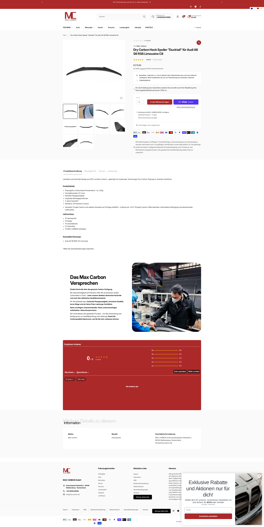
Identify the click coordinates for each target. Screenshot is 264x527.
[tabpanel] (132, 393)
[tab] (82, 372)
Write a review (193, 371)
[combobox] (122, 16)
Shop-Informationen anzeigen (147, 117)
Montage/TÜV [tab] (90, 171)
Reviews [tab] (70, 372)
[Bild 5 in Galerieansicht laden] (70, 127)
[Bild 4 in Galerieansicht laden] (118, 111)
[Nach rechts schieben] (222, 2)
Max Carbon (139, 46)
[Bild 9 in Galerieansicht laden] (70, 142)
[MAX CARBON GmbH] (67, 474)
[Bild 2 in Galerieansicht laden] (86, 111)
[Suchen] (144, 17)
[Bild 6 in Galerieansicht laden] (86, 127)
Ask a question (180, 371)
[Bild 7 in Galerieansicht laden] (102, 127)
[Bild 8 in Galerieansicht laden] (118, 127)
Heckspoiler (116, 438)
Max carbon (72, 438)
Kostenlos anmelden (208, 516)
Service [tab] (102, 171)
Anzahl (138, 97)
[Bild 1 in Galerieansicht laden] (70, 111)
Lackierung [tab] (112, 171)
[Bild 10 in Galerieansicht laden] (86, 142)
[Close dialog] (259, 476)
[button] (67, 27)
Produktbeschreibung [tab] (72, 171)
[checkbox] (81, 379)
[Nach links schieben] (42, 2)
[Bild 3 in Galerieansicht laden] (102, 111)
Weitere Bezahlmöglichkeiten (186, 107)
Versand (142, 68)
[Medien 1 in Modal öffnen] (94, 71)
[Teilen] (199, 42)
